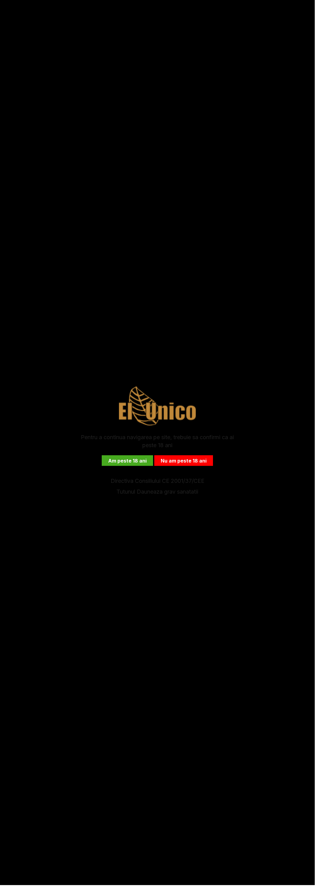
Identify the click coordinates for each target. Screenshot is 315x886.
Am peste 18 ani (127, 460)
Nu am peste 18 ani (184, 460)
